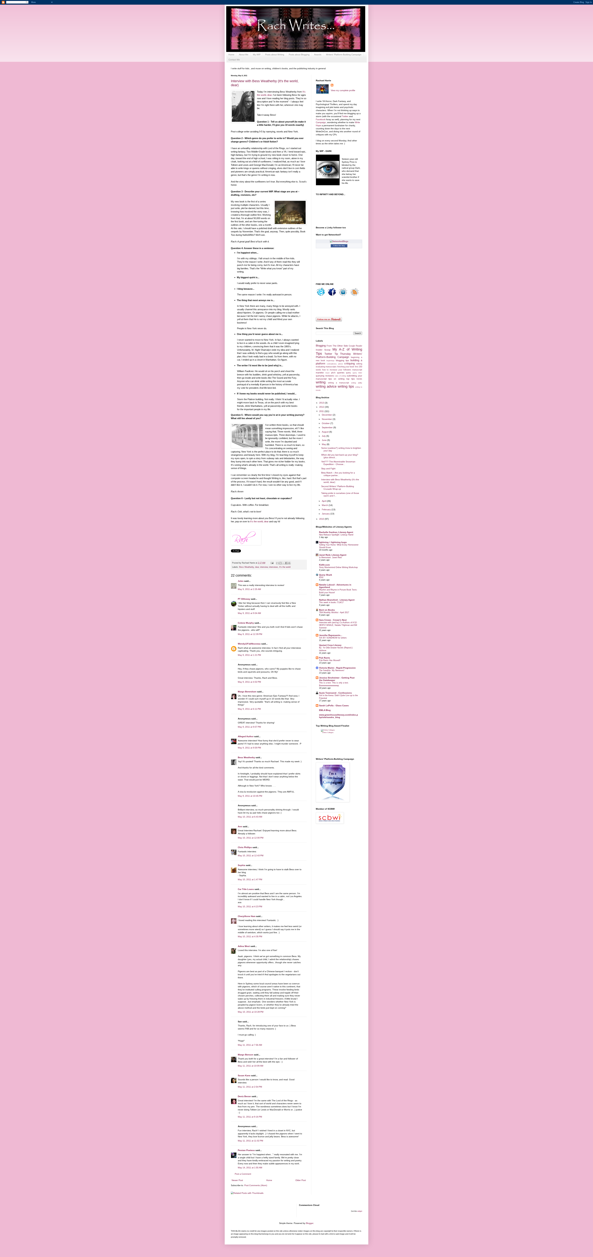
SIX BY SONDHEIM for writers (333, 638)
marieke (320, 372)
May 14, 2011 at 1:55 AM (250, 1167)
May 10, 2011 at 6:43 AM (250, 816)
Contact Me (234, 59)
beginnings (330, 360)
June (324, 440)
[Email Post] (272, 563)
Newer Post (237, 1180)
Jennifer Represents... (330, 635)
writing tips (346, 386)
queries (340, 372)
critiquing (349, 363)
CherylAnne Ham (246, 916)
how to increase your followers (336, 370)
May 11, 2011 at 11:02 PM (250, 1140)
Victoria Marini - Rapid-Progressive (337, 668)
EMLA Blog (325, 710)
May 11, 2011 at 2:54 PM (250, 1087)
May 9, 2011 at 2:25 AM (249, 589)
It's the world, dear (259, 521)
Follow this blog (339, 246)
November (327, 419)
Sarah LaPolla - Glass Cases (334, 705)
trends (359, 379)
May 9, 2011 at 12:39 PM (250, 634)
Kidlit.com (324, 565)
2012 (322, 407)
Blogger (309, 1223)
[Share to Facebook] (286, 563)
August (325, 432)
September (327, 427)
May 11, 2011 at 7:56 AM (250, 1045)
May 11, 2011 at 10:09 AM (250, 1066)
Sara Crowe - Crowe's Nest (333, 620)
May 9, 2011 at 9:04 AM (249, 613)
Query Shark (325, 575)
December (327, 415)
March (325, 505)
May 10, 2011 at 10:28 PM (250, 1012)
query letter (357, 373)
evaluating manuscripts (326, 367)
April (324, 501)
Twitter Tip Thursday (337, 353)
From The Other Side (337, 345)
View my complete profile (343, 90)
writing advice (326, 386)
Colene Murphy (246, 623)
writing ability (356, 383)
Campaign (321, 122)
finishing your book (345, 367)
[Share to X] (283, 563)
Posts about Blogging (299, 54)
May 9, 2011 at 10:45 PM (250, 796)
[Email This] (277, 563)
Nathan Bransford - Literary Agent (337, 600)
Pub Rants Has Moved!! (330, 660)
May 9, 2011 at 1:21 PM (249, 655)
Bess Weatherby (246, 567)
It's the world (284, 567)
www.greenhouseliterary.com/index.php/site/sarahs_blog (338, 716)
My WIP (257, 54)
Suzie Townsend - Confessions (335, 693)
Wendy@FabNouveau (249, 643)
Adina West (244, 946)
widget (359, 1211)
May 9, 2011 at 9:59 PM (249, 747)
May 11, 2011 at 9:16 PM (250, 1116)
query (348, 373)
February (326, 509)
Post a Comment (243, 1174)
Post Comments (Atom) (255, 1185)
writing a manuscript (338, 383)
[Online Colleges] (328, 730)
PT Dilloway (244, 599)
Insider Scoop (323, 350)
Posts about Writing (274, 54)
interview (264, 567)
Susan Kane (244, 1075)
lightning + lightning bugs (333, 542)
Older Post (300, 1180)
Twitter (345, 116)
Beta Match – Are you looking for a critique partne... (338, 474)
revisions (329, 375)
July (324, 436)
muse (327, 373)
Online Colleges (327, 732)
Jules (241, 581)
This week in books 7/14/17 (331, 602)
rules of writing (340, 376)
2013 (322, 402)
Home (231, 54)
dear (257, 567)
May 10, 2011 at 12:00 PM (250, 838)
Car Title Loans (246, 889)
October (326, 423)
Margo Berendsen (247, 691)
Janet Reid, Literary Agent (332, 555)
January (326, 513)
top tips (350, 379)
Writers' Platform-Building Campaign (343, 54)
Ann (240, 826)
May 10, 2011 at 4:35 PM (250, 936)
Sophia (241, 865)
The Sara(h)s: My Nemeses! (331, 670)
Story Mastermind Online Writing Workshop (338, 567)
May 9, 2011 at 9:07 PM (249, 727)
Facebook (321, 119)
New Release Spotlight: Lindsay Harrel (336, 535)
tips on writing (336, 379)
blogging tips (342, 360)
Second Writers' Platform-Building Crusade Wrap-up (337, 487)
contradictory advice (335, 364)
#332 (321, 577)
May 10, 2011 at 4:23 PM (250, 906)
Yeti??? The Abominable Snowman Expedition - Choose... (338, 462)
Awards (317, 54)
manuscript (357, 370)
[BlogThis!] (280, 563)
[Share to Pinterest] (289, 563)
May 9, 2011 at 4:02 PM (249, 682)
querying (320, 375)
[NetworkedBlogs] (339, 241)
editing (359, 364)
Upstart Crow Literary (330, 645)
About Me (243, 54)
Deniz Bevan (244, 1096)
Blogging (321, 345)
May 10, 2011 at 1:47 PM (250, 879)
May (324, 444)
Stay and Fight (328, 468)
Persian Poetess (246, 1150)
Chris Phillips (245, 847)
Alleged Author (246, 736)
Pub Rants (324, 658)
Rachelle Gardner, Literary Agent (336, 532)
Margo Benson (245, 1054)
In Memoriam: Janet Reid (330, 557)
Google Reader (355, 346)
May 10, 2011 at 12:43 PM (250, 855)
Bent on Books (327, 610)
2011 (321, 411)
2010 (322, 519)
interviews (273, 567)
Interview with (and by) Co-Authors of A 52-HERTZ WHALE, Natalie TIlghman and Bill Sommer (338, 625)
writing (321, 382)
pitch (333, 373)
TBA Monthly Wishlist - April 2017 (334, 612)
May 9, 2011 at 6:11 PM (249, 709)
